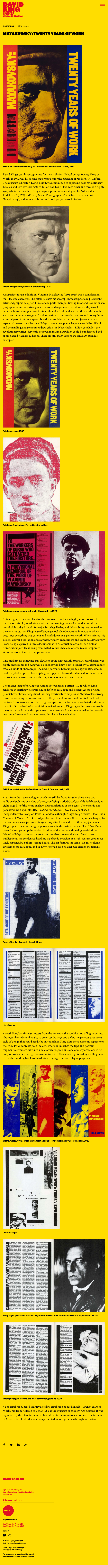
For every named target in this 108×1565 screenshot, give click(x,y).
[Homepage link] (13, 9)
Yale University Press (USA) (13, 1526)
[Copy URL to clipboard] (25, 1445)
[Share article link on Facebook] (4, 1445)
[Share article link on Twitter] (11, 1445)
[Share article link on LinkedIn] (18, 1445)
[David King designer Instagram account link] (9, 1536)
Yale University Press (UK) (13, 1524)
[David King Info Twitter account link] (4, 1535)
